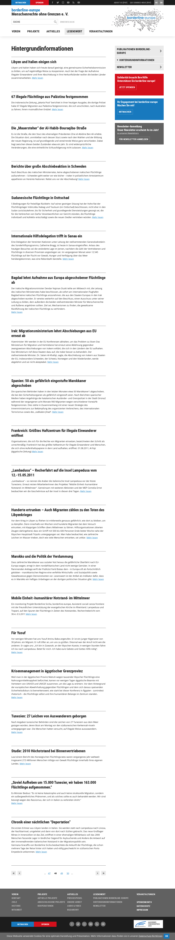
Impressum (142, 909)
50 (68, 873)
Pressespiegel (74, 898)
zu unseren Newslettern (128, 133)
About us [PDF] (120, 2)
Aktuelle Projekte (47, 898)
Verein (16, 31)
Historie (16, 905)
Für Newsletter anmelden (133, 139)
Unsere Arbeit (74, 902)
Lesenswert (74, 31)
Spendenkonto (144, 902)
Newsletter (124, 67)
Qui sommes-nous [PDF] (140, 2)
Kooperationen (45, 905)
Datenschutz (143, 906)
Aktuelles (53, 31)
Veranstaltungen (100, 31)
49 (61, 873)
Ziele (14, 902)
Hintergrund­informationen (136, 60)
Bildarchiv (73, 909)
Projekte (33, 31)
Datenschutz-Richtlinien (150, 936)
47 (49, 873)
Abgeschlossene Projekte (51, 902)
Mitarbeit (17, 909)
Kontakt (16, 898)
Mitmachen (125, 111)
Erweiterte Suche (67, 22)
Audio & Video (74, 905)
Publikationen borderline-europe (134, 51)
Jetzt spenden (127, 87)
